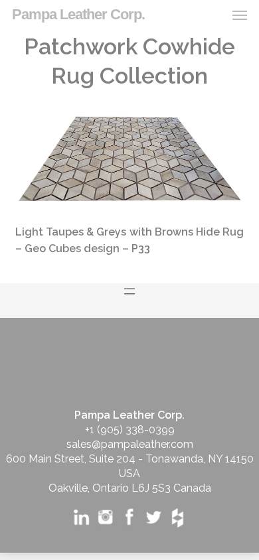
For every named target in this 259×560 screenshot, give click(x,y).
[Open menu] (129, 291)
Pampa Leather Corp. (78, 14)
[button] (239, 14)
